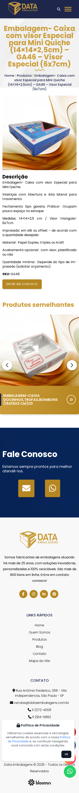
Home (9, 75)
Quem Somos (39, 632)
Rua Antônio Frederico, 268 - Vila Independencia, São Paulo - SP (41, 693)
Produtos (24, 75)
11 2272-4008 (41, 710)
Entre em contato (22, 284)
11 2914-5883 (41, 717)
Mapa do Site (39, 660)
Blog (39, 646)
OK (66, 754)
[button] (72, 365)
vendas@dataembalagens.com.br (41, 702)
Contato (39, 653)
